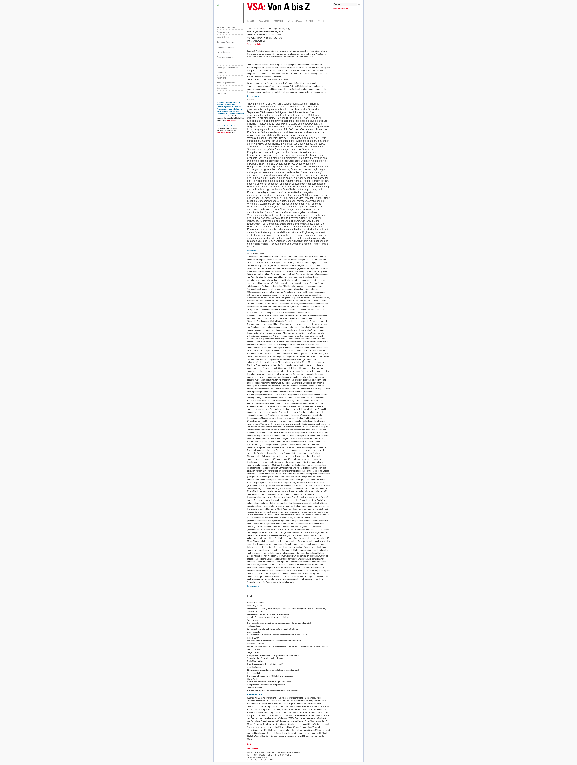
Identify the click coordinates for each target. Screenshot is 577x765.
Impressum (221, 93)
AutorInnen (278, 21)
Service (309, 21)
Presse (321, 21)
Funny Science (223, 52)
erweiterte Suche (340, 9)
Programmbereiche (225, 57)
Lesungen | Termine (225, 47)
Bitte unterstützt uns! (226, 27)
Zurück (250, 744)
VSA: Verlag (264, 21)
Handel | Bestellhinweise (227, 68)
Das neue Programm (225, 42)
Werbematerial (223, 32)
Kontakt (250, 21)
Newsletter (221, 73)
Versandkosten (231, 120)
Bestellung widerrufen (226, 83)
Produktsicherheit (223, 132)
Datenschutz (222, 88)
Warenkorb (221, 78)
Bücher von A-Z (295, 21)
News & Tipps (223, 37)
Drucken (255, 748)
